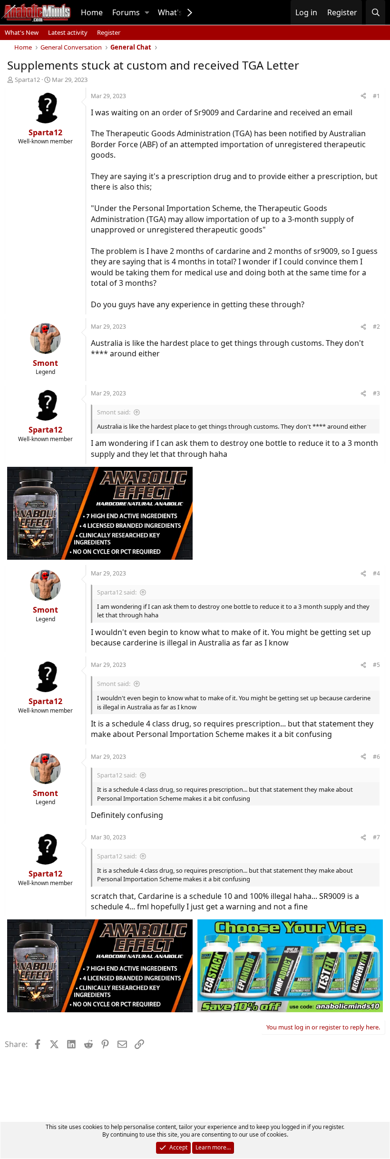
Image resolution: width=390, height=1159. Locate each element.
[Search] (375, 12)
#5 (376, 665)
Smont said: (113, 412)
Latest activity (68, 32)
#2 (376, 327)
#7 (376, 837)
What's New (22, 32)
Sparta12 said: (116, 592)
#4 (376, 573)
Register (108, 32)
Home (92, 12)
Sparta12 (27, 79)
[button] (147, 12)
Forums (126, 12)
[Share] (363, 96)
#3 (376, 393)
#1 (376, 96)
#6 (376, 757)
